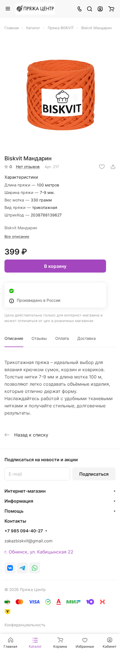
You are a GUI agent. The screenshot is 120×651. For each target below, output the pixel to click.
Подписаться (94, 474)
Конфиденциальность (24, 624)
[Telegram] (22, 567)
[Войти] (100, 8)
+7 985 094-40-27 (23, 530)
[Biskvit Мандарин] (60, 94)
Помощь (13, 511)
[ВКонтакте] (10, 567)
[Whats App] (34, 567)
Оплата (62, 338)
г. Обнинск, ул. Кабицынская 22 (38, 552)
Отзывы (39, 338)
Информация (18, 501)
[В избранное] (102, 166)
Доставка (86, 338)
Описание (13, 338)
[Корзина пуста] (111, 8)
